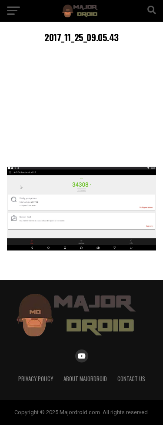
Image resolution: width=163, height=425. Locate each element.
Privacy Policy (35, 379)
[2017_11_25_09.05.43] (81, 248)
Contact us (131, 379)
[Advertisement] (81, 103)
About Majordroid (85, 379)
